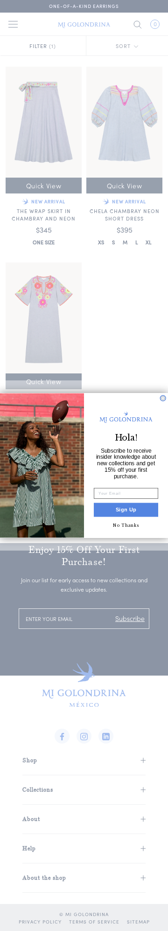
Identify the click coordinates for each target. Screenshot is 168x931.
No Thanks (126, 525)
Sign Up (126, 510)
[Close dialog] (163, 398)
